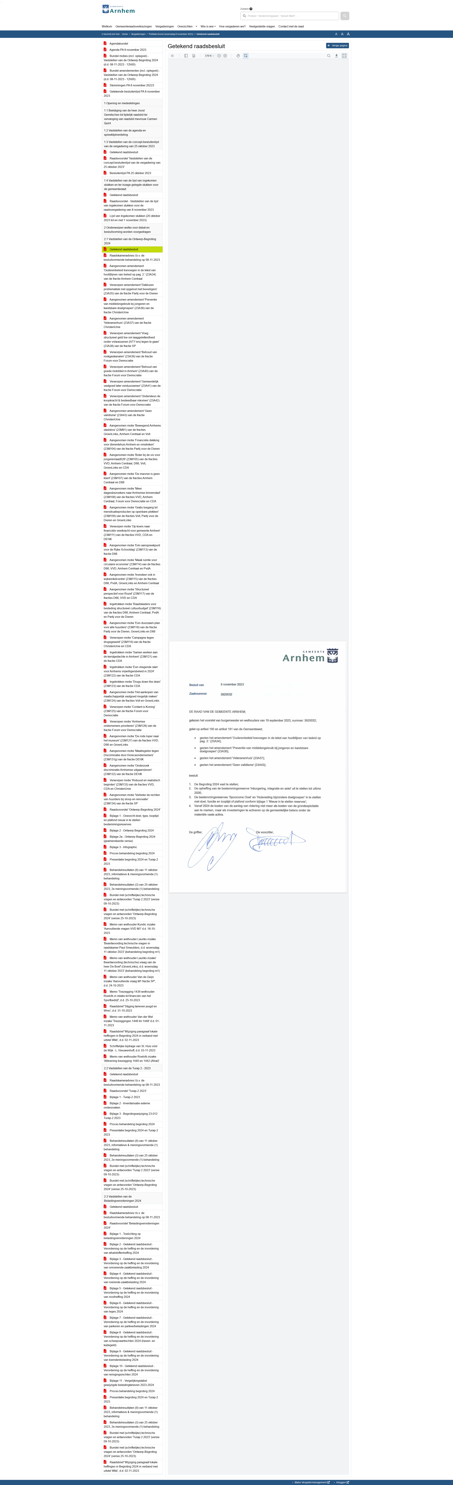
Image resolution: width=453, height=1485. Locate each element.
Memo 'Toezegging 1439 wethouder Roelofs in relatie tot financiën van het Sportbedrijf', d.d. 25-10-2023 (129, 996)
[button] (344, 16)
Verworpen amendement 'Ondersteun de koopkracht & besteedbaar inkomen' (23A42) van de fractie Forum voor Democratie (132, 400)
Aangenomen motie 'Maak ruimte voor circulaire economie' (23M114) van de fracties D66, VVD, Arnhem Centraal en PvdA (132, 564)
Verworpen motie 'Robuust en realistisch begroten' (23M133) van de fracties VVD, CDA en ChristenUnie (132, 784)
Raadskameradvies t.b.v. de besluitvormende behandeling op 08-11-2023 (132, 257)
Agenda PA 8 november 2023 (127, 49)
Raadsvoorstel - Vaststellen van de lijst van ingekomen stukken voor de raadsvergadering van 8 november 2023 (131, 205)
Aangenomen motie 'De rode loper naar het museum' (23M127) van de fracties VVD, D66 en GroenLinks (131, 740)
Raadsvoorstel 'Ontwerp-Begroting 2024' (134, 809)
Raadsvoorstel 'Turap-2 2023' (128, 1090)
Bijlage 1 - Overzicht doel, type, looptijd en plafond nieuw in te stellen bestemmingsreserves (131, 820)
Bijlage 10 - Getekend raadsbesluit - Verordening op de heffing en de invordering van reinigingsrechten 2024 (131, 1370)
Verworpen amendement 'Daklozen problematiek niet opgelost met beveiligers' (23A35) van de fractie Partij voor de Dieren (131, 289)
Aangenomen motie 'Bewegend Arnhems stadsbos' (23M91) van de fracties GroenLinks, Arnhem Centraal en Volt (132, 430)
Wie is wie (207, 26)
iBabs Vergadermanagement (310, 1482)
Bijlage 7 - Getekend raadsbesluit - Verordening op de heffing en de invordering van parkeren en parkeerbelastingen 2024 (131, 1322)
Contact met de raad (291, 26)
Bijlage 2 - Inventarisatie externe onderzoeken (127, 1105)
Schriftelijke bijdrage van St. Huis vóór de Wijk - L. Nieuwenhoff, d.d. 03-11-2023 (130, 1048)
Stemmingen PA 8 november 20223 (131, 85)
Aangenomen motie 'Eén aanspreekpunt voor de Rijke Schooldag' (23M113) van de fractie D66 (132, 549)
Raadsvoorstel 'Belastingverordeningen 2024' (131, 1225)
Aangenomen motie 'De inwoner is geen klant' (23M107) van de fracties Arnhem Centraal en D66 (132, 478)
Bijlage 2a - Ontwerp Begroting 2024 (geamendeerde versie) (129, 838)
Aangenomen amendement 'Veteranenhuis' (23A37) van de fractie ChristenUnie (127, 323)
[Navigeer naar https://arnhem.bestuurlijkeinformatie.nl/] (119, 13)
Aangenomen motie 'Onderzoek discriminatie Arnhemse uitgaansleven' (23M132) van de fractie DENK (128, 770)
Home (125, 34)
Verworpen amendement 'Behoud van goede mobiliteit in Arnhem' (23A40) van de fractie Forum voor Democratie (131, 371)
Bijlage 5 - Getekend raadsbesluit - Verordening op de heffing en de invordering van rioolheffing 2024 (131, 1292)
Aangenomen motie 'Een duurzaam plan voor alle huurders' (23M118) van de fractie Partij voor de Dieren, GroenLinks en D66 (132, 627)
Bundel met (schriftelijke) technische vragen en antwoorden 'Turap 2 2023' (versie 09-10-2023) (131, 899)
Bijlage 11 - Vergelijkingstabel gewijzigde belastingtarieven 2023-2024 (129, 1382)
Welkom (107, 26)
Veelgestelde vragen (262, 26)
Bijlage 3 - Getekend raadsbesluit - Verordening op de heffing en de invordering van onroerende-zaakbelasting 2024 (131, 1263)
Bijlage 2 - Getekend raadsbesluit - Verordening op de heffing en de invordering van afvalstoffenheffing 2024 (131, 1248)
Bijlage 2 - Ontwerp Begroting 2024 (131, 830)
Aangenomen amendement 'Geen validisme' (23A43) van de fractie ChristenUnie (128, 415)
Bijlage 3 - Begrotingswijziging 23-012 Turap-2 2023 (130, 1115)
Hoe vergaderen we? (232, 26)
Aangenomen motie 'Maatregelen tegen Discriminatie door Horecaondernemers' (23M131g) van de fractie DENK (131, 755)
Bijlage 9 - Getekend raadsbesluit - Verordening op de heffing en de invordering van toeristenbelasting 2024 (131, 1355)
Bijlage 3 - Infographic (123, 847)
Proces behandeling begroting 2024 (132, 853)
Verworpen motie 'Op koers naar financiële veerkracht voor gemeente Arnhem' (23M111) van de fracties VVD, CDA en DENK (132, 533)
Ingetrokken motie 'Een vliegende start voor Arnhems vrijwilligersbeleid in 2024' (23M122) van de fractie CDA (130, 671)
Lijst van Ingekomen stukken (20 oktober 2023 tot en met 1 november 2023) (132, 218)
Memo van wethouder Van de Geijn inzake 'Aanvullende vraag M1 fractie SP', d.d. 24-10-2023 (130, 981)
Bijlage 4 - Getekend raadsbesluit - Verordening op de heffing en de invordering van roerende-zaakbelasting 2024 (131, 1278)
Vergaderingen (164, 26)
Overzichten (185, 26)
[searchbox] (289, 16)
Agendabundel (118, 43)
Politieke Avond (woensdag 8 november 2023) (171, 34)
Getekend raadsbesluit (123, 152)
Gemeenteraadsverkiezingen (134, 26)
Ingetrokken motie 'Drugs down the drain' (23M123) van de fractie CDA (132, 683)
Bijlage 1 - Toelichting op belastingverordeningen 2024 (122, 1236)
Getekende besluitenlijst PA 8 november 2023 (132, 93)
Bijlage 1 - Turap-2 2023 (124, 1097)
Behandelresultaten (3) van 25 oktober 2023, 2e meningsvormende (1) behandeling (131, 886)
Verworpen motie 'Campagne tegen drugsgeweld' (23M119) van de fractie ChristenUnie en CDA (129, 642)
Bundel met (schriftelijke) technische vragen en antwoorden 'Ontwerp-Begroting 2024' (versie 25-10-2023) (130, 914)
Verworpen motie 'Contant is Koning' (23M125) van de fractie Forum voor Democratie (129, 711)
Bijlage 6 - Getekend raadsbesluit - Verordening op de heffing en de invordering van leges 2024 (131, 1307)
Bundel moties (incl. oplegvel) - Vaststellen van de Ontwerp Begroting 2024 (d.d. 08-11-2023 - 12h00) (131, 60)
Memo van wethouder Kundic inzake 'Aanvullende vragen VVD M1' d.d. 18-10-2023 (130, 928)
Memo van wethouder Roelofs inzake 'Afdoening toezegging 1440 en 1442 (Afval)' (131, 1058)
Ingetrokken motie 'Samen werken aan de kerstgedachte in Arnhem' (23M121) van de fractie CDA (131, 656)
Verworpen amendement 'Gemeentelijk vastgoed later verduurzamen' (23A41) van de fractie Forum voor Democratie (132, 386)
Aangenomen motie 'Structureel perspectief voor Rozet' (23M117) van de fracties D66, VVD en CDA (129, 593)
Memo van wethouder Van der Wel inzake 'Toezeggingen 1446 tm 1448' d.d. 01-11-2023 (132, 1021)
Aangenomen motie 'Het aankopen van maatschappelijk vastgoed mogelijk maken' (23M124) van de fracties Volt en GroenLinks (131, 696)
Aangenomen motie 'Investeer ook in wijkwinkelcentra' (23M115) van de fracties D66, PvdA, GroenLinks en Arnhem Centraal (131, 579)
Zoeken (244, 8)
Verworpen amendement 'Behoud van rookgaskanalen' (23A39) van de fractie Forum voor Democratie (130, 356)
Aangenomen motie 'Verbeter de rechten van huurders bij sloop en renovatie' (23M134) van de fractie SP (132, 799)
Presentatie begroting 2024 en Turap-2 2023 (131, 861)
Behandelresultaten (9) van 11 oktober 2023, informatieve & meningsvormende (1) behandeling (131, 874)
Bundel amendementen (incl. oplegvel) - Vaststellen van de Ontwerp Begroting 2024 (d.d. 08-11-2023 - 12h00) (132, 75)
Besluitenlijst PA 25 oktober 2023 (130, 173)
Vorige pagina (339, 45)
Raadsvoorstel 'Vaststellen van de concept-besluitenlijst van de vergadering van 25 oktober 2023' (132, 162)
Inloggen (341, 1482)
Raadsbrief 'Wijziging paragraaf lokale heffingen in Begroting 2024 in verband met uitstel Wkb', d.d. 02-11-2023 (131, 1035)
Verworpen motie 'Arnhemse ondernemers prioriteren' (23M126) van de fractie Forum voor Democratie (130, 726)
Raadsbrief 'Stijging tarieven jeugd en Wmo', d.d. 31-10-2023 (130, 1008)
